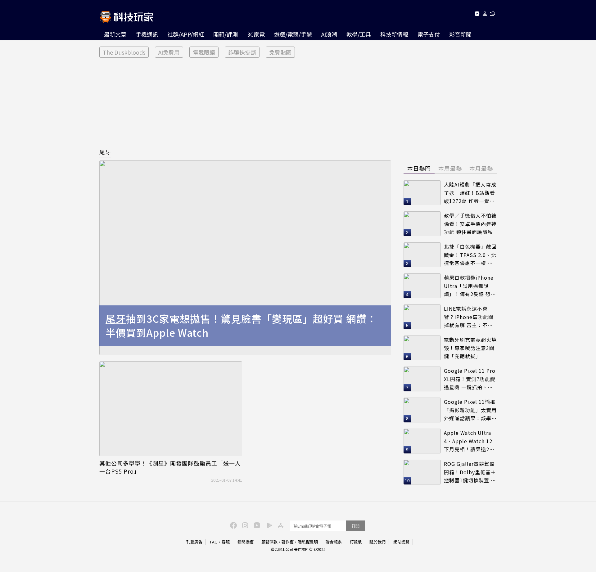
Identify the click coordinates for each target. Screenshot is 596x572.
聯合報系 (334, 542)
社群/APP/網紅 (185, 34)
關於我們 (377, 542)
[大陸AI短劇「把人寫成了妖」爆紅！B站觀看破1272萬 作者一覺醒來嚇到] (422, 192)
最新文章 (115, 34)
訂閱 (355, 526)
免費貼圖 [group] (280, 52)
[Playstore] (268, 524)
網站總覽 (401, 542)
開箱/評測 (225, 34)
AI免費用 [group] (169, 52)
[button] (485, 15)
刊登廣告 (194, 542)
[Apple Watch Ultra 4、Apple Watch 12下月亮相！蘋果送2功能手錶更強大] (422, 441)
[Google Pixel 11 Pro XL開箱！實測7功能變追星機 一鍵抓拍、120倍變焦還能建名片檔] (422, 379)
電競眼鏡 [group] (204, 52)
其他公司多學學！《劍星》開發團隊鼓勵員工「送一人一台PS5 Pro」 (170, 467)
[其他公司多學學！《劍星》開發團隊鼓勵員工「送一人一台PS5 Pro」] (170, 409)
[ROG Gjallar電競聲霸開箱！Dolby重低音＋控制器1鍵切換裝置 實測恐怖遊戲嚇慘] (422, 472)
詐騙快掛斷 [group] (242, 52)
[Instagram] (244, 524)
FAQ (214, 542)
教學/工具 (358, 34)
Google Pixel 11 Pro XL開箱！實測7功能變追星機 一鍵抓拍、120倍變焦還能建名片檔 (469, 379)
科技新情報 (394, 34)
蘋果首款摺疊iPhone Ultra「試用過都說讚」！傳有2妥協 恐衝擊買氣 (470, 286)
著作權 (288, 542)
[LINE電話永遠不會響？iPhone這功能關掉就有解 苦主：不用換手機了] (422, 316)
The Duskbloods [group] (124, 52)
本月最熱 (481, 168)
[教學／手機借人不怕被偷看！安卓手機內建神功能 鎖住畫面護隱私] (422, 223)
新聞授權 (245, 542)
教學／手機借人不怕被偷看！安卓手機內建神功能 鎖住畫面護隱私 (470, 224)
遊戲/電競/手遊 (293, 34)
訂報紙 (356, 542)
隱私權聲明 (308, 542)
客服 (226, 542)
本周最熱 (450, 168)
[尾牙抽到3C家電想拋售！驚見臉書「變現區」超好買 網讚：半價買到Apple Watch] (245, 257)
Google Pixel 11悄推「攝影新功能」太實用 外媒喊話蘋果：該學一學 (470, 410)
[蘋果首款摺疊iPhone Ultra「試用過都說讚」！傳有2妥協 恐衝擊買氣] (422, 285)
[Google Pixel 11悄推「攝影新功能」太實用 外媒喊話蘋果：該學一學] (422, 410)
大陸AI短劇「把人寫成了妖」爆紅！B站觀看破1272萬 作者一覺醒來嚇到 (470, 193)
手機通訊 (147, 34)
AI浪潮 (329, 34)
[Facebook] (232, 524)
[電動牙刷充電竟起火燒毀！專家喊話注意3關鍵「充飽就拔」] (422, 348)
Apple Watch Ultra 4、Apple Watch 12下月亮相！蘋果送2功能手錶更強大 (469, 441)
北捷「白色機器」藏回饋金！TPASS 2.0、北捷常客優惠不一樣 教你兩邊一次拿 (470, 255)
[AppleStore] (279, 524)
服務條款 (269, 542)
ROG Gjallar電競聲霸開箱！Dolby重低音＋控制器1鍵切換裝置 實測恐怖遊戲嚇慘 (470, 472)
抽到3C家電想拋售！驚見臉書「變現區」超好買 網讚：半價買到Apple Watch (241, 326)
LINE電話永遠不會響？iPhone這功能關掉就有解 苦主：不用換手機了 (469, 317)
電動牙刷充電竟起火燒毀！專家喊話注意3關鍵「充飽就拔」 (470, 348)
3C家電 (256, 34)
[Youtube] (477, 15)
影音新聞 (460, 34)
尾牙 (105, 152)
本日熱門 (419, 168)
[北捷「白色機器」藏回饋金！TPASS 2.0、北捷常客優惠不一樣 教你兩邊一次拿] (422, 254)
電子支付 (429, 34)
